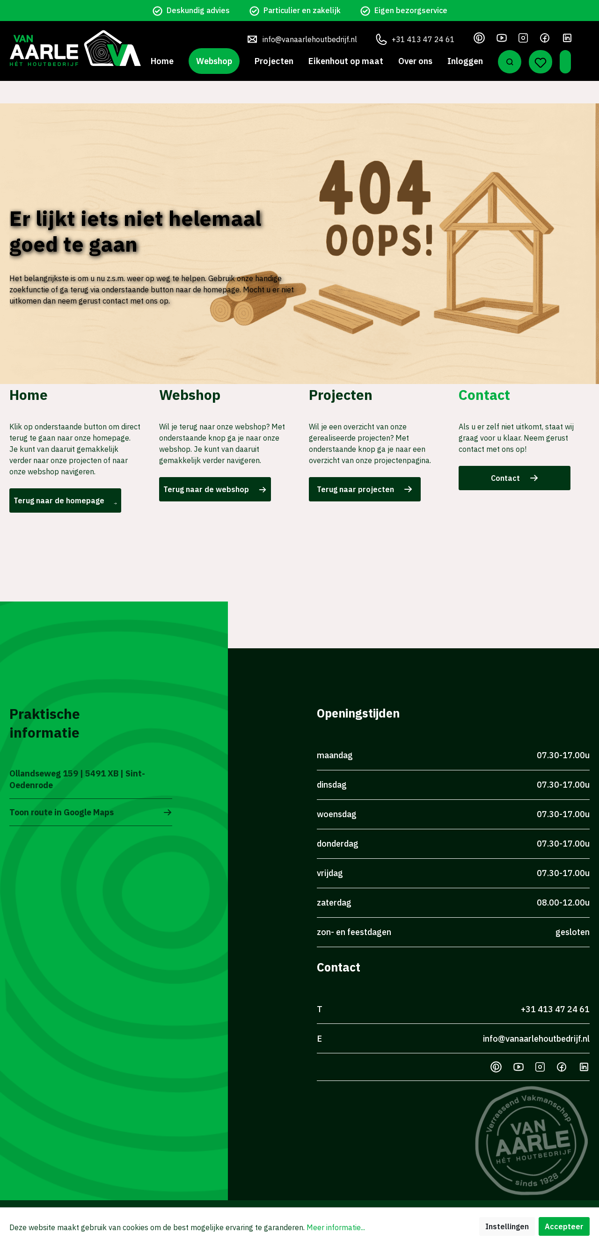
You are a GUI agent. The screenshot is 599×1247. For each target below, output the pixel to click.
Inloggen (465, 61)
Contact (505, 478)
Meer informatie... (336, 1227)
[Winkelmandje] (565, 61)
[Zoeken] (509, 61)
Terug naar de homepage (59, 500)
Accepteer (564, 1226)
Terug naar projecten (355, 489)
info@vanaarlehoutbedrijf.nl (310, 39)
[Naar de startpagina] (75, 48)
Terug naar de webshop (206, 489)
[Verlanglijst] (540, 61)
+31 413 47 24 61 (423, 39)
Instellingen (507, 1226)
